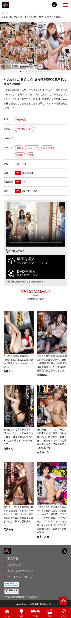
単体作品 (47, 147)
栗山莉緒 (42, 375)
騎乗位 (19, 154)
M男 (31, 154)
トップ (5, 13)
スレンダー (32, 147)
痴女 (18, 147)
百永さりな (43, 452)
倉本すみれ (43, 537)
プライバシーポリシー (21, 577)
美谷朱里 (21, 119)
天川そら (8, 529)
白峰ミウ (8, 371)
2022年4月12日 (24, 129)
